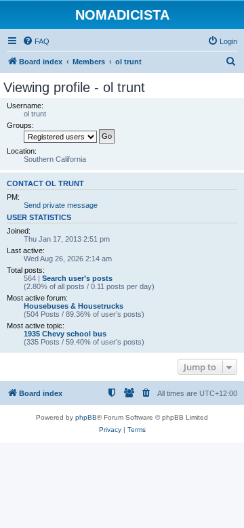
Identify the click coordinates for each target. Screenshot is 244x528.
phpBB (86, 417)
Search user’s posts (77, 278)
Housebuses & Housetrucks (73, 306)
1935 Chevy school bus (65, 334)
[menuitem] (35, 41)
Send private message (61, 205)
